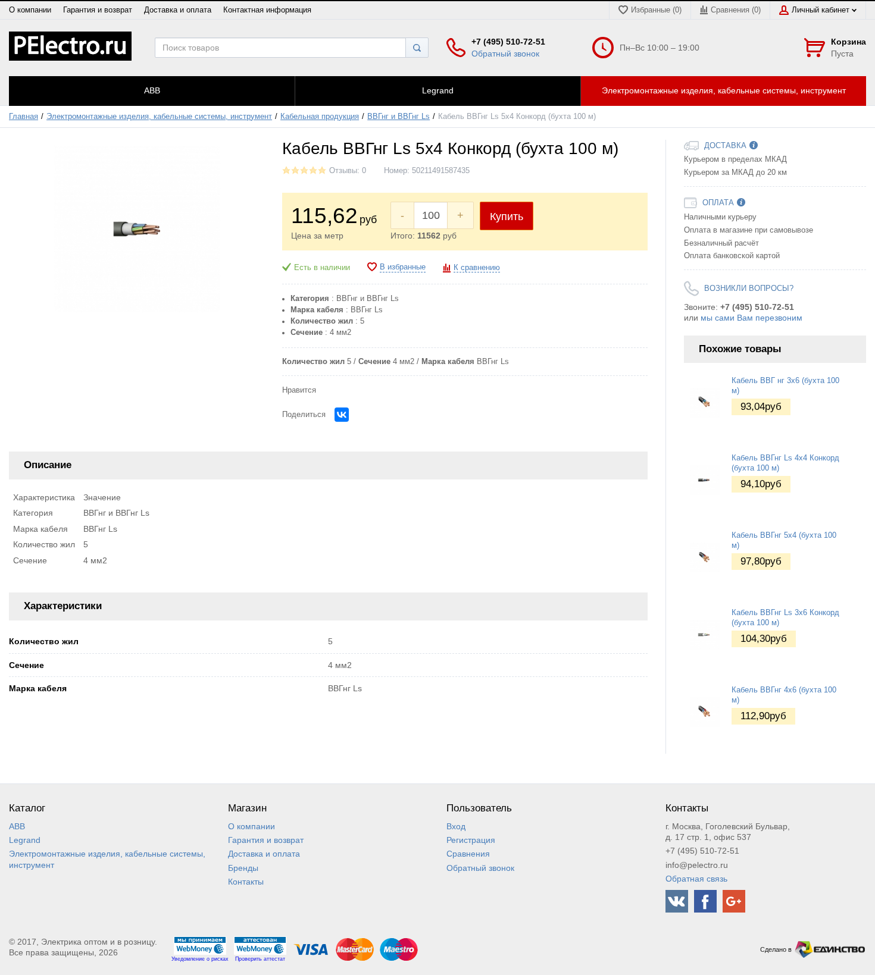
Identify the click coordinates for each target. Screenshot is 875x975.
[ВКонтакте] (342, 414)
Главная (23, 116)
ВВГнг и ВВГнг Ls (398, 116)
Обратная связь (696, 878)
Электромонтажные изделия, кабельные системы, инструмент (159, 116)
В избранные (403, 267)
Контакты (246, 881)
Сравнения (468, 853)
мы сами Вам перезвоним (751, 317)
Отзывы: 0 (347, 171)
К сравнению (477, 268)
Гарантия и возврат (97, 10)
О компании (30, 10)
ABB (17, 826)
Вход (455, 826)
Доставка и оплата (177, 10)
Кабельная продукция (319, 116)
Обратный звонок (505, 53)
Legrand (24, 840)
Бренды (243, 868)
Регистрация (470, 840)
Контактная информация (267, 10)
